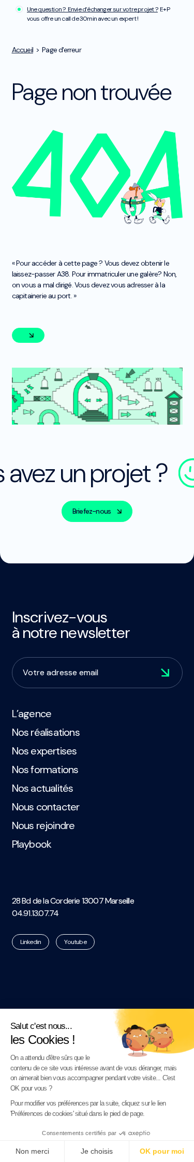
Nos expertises (44, 751)
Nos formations (45, 769)
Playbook (32, 844)
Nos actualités (42, 788)
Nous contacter (46, 807)
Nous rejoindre (43, 825)
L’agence (32, 713)
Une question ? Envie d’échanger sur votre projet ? (92, 9)
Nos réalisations (46, 732)
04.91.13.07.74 (35, 913)
